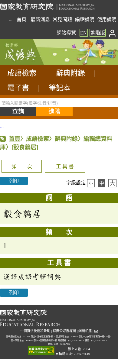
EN (83, 32)
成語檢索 (21, 73)
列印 (14, 180)
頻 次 (21, 167)
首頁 (21, 19)
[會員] (112, 32)
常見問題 (62, 19)
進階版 (97, 32)
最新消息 (40, 19)
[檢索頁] (30, 63)
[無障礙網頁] (41, 351)
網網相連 (85, 331)
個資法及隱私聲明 (37, 331)
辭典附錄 (70, 73)
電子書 (18, 88)
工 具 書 (65, 167)
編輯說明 (84, 19)
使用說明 (106, 19)
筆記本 (59, 88)
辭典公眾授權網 (64, 331)
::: (10, 19)
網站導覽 (66, 32)
